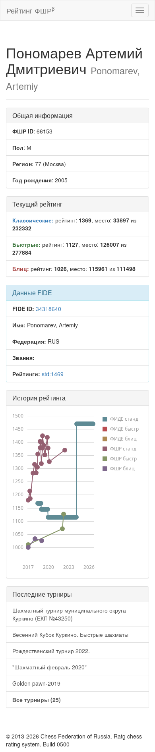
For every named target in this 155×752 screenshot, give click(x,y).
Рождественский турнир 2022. (51, 651)
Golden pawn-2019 (36, 683)
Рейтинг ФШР (30, 10)
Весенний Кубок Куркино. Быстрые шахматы (70, 634)
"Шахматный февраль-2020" (49, 667)
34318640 (48, 309)
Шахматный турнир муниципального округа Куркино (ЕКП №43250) (69, 614)
